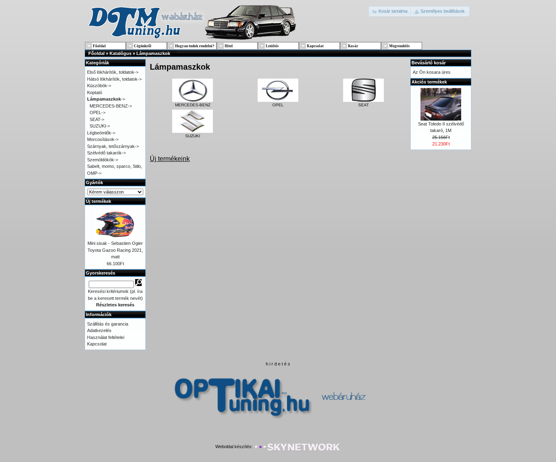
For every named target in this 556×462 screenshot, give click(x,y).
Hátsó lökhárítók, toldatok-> (114, 79)
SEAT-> (97, 119)
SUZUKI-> (100, 125)
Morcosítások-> (102, 139)
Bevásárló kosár (429, 62)
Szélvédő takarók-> (106, 152)
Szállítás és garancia (107, 323)
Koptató (94, 92)
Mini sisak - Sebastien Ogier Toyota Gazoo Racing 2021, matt (115, 250)
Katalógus (120, 53)
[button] (390, 11)
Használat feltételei (105, 337)
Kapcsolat (97, 343)
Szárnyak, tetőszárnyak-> (113, 146)
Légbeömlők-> (101, 132)
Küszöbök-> (99, 85)
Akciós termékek (429, 81)
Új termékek (98, 201)
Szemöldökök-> (102, 159)
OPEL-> (97, 112)
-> (106, 99)
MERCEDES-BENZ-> (111, 105)
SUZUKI (192, 136)
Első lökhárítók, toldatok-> (112, 72)
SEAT (363, 105)
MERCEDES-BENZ (192, 105)
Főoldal (96, 53)
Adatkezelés (99, 330)
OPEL (278, 105)
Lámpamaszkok (153, 53)
